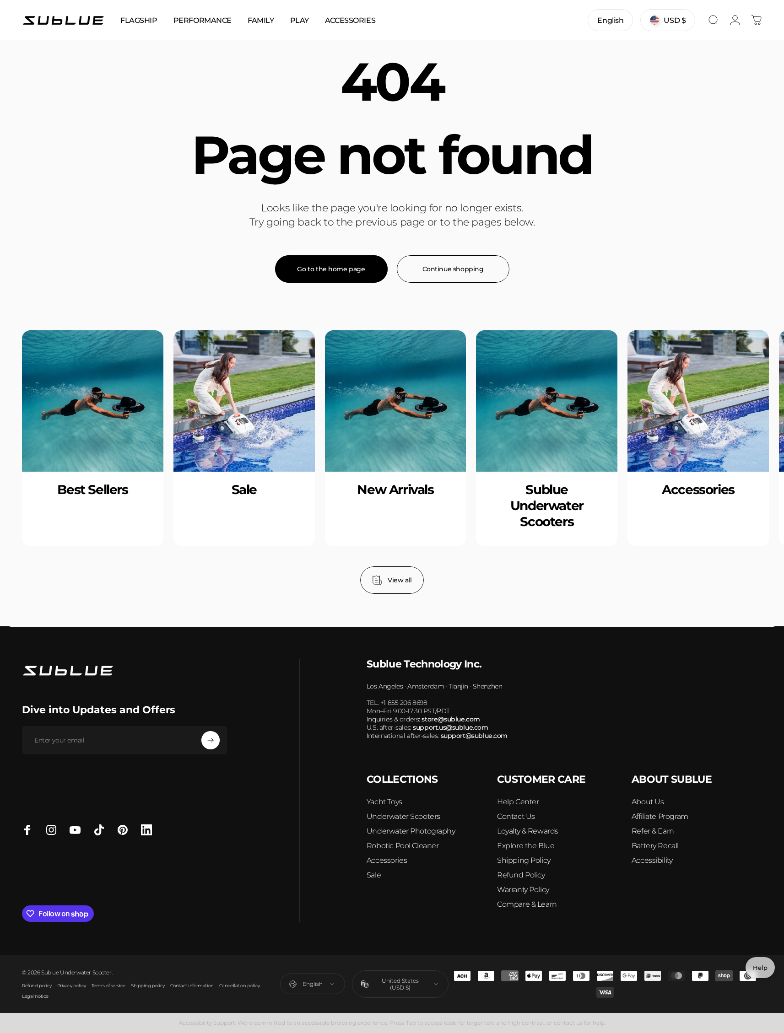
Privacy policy (71, 985)
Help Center (518, 801)
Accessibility (652, 860)
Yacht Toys (384, 801)
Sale (374, 875)
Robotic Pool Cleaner (403, 845)
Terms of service (108, 985)
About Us (648, 801)
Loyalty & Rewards (527, 831)
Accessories (387, 860)
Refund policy (37, 985)
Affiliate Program (660, 816)
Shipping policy (148, 985)
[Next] (733, 462)
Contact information (192, 985)
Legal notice (35, 996)
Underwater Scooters (403, 816)
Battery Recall (655, 845)
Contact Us (516, 816)
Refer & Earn (653, 831)
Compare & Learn (527, 904)
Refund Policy (521, 875)
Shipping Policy (524, 860)
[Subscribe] (210, 740)
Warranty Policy (523, 889)
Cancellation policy (239, 985)
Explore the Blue (525, 845)
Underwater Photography (411, 831)
